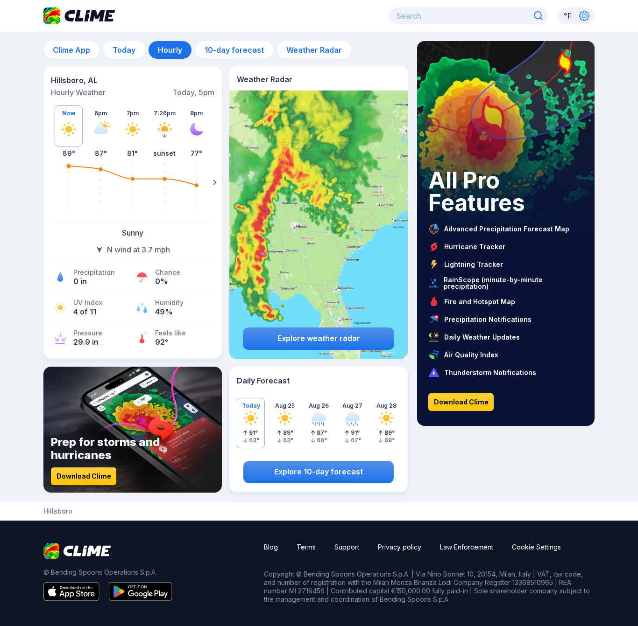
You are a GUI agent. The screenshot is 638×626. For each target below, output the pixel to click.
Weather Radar (314, 50)
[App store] (71, 598)
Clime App (71, 50)
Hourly (170, 50)
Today (124, 50)
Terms (306, 547)
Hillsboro (57, 511)
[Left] (50, 182)
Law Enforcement (466, 547)
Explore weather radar (318, 338)
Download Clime (84, 476)
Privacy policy (399, 547)
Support (346, 547)
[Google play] (140, 598)
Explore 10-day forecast (318, 471)
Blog (271, 547)
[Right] (215, 182)
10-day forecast (234, 50)
